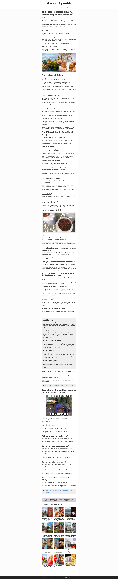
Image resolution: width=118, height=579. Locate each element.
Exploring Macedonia (68, 7)
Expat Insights (60, 7)
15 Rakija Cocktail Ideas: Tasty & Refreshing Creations (60, 385)
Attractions (47, 7)
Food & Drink (53, 7)
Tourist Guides (40, 7)
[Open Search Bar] (80, 7)
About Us (75, 7)
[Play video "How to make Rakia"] (59, 222)
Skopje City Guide (59, 3)
